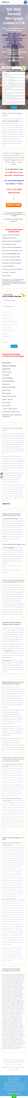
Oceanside (15, 1044)
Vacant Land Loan (16, 260)
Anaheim (4, 998)
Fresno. (18, 1048)
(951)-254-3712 (14, 193)
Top (26, 1096)
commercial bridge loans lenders (14, 674)
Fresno (15, 496)
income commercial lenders (12, 536)
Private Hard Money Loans (16, 487)
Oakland (4, 1048)
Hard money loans (15, 775)
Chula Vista (9, 1044)
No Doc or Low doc (8, 565)
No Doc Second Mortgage (16, 607)
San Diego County (7, 496)
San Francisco (6, 498)
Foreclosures (16, 247)
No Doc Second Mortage (15, 974)
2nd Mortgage (16, 1077)
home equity (19, 825)
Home (9, 1077)
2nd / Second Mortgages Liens (11, 254)
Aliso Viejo (20, 996)
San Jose (13, 498)
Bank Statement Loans (14, 1081)
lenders (4, 568)
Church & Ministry (8, 381)
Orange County (18, 494)
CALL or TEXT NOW (14, 189)
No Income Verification (15, 241)
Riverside (7, 491)
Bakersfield (20, 496)
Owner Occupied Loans (14, 1079)
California (5, 500)
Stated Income (6, 238)
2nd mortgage (13, 899)
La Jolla (14, 1048)
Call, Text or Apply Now (14, 57)
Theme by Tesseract (13, 1093)
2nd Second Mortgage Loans (16, 926)
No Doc (4, 241)
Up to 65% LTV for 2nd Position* (11, 263)
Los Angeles (10, 494)
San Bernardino (14, 491)
